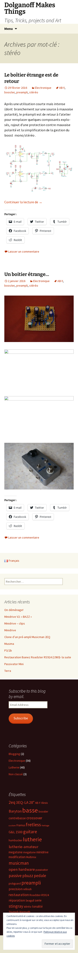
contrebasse (17, 818)
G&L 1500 (16, 832)
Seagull (30, 900)
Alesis (44, 803)
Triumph (14, 912)
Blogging (14, 754)
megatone (16, 852)
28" (31, 802)
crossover (34, 818)
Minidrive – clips (14, 623)
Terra (7, 671)
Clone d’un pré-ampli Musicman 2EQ (27, 637)
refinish (27, 889)
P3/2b (8, 650)
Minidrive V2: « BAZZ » (18, 617)
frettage (45, 825)
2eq (12, 802)
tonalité (37, 906)
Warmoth (24, 912)
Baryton (15, 811)
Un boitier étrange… (26, 274)
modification (17, 857)
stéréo (33, 92)
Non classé (16, 774)
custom (12, 825)
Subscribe (21, 718)
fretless (33, 824)
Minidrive (10, 630)
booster (9, 92)
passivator (42, 870)
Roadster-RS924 (39, 895)
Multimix (31, 857)
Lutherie (14, 767)
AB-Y (62, 88)
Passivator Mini (14, 664)
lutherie (32, 839)
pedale (40, 875)
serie (38, 900)
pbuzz (27, 875)
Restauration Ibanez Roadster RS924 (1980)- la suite (37, 657)
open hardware (22, 869)
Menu (8, 28)
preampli (22, 92)
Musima (9, 644)
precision (16, 889)
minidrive (42, 852)
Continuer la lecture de (23, 202)
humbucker (15, 840)
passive (15, 875)
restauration (19, 894)
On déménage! (13, 610)
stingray (16, 906)
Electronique (43, 88)
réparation (17, 900)
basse (30, 810)
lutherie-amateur (23, 846)
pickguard (15, 883)
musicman (19, 863)
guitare (30, 832)
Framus (20, 825)
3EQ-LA (22, 802)
